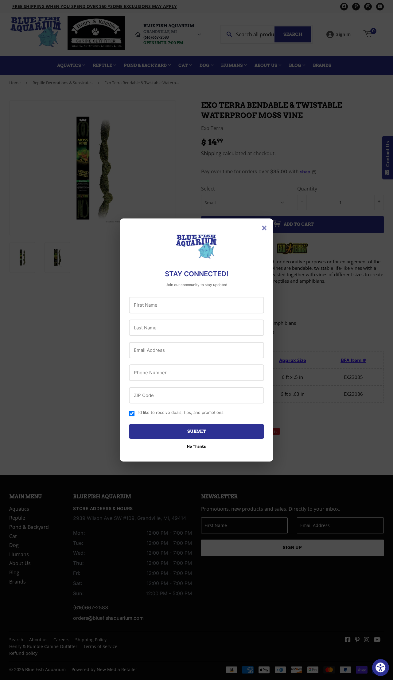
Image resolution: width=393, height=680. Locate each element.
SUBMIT (196, 431)
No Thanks (196, 446)
